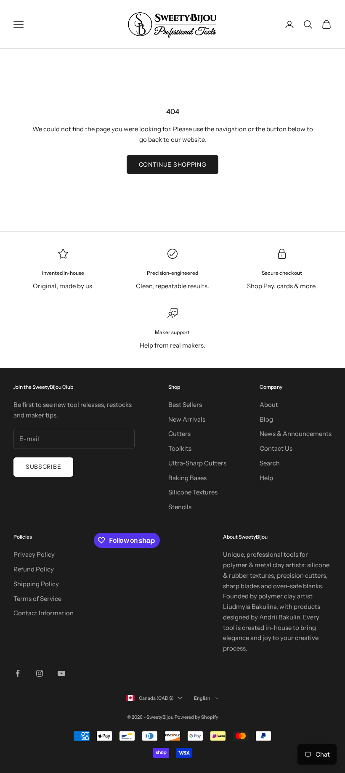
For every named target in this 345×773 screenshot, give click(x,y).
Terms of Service (37, 599)
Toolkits (179, 448)
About (269, 405)
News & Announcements (296, 434)
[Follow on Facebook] (17, 673)
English (202, 698)
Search (270, 463)
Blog (266, 419)
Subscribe (43, 466)
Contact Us (276, 448)
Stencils (179, 507)
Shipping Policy (36, 584)
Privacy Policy (34, 554)
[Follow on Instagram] (39, 673)
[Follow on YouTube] (61, 673)
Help (266, 478)
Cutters (179, 434)
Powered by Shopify (196, 717)
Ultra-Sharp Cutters (197, 463)
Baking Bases (187, 478)
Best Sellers (185, 405)
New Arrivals (186, 419)
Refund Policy (33, 569)
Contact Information (43, 613)
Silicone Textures (193, 492)
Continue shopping (173, 164)
